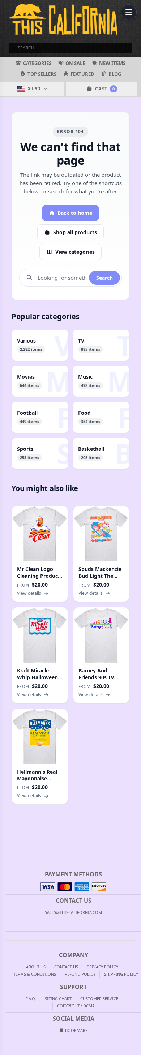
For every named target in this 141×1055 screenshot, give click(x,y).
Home (5, 848)
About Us (36, 966)
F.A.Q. (31, 998)
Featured (82, 74)
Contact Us (66, 966)
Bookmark (76, 1030)
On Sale (75, 63)
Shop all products (75, 232)
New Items (112, 63)
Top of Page (136, 848)
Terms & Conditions (34, 974)
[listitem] (40, 345)
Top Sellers (41, 74)
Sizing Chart (58, 998)
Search (104, 277)
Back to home (74, 212)
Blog (114, 74)
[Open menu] (129, 12)
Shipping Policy (121, 974)
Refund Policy (80, 974)
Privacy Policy (102, 966)
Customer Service (99, 998)
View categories (75, 251)
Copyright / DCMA (76, 1005)
